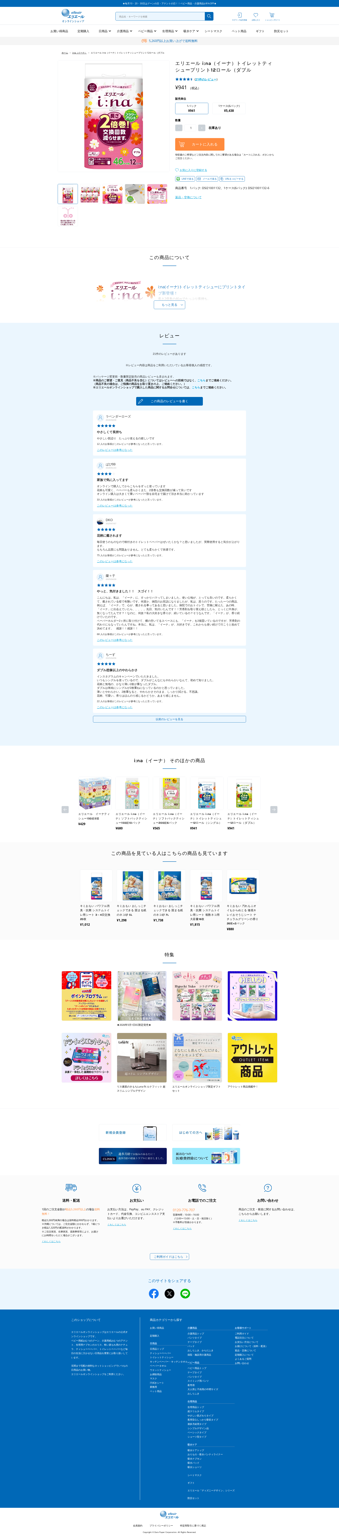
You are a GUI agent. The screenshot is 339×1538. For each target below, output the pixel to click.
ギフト (260, 31)
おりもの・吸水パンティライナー (205, 1454)
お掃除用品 (156, 1374)
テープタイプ (195, 1342)
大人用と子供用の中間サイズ (203, 1389)
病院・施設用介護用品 (199, 1354)
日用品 (103, 31)
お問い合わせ (242, 1363)
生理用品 (168, 31)
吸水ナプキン (195, 1458)
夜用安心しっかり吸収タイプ (203, 1419)
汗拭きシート (157, 1382)
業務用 (153, 1387)
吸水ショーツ (195, 1467)
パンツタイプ (195, 1337)
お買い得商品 (59, 31)
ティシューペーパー (160, 1353)
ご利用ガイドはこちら (168, 1257)
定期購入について (244, 1354)
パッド (191, 1346)
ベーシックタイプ (197, 1432)
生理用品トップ (196, 1407)
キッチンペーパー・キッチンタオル (169, 1361)
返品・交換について (188, 197)
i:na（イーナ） (79, 52)
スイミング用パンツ (198, 1380)
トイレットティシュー (161, 1357)
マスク (153, 1378)
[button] (191, 169)
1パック (192, 108)
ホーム (65, 52)
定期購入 (83, 31)
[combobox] (164, 16)
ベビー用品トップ (197, 1368)
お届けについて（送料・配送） (251, 1346)
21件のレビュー (206, 79)
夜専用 (191, 1385)
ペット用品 (239, 31)
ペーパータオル (158, 1365)
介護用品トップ (196, 1333)
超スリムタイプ (196, 1411)
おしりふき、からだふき (200, 1350)
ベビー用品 (145, 31)
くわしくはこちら (51, 1241)
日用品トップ (157, 1349)
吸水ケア (189, 31)
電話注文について (244, 1337)
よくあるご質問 (243, 1359)
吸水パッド (193, 1462)
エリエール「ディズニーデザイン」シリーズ (211, 1490)
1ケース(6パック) (229, 108)
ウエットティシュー (160, 1370)
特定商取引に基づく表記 (193, 1525)
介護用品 (123, 31)
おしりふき (193, 1393)
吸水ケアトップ (196, 1450)
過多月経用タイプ (197, 1424)
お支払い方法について (246, 1342)
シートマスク (213, 31)
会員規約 (137, 1525)
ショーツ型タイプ (197, 1436)
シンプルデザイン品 (198, 1428)
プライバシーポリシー (161, 1525)
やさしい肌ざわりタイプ (200, 1415)
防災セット (281, 31)
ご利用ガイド (242, 1333)
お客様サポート (243, 1328)
